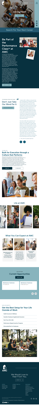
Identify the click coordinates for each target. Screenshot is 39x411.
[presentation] (32, 310)
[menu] (36, 2)
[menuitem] (26, 3)
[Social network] (37, 21)
